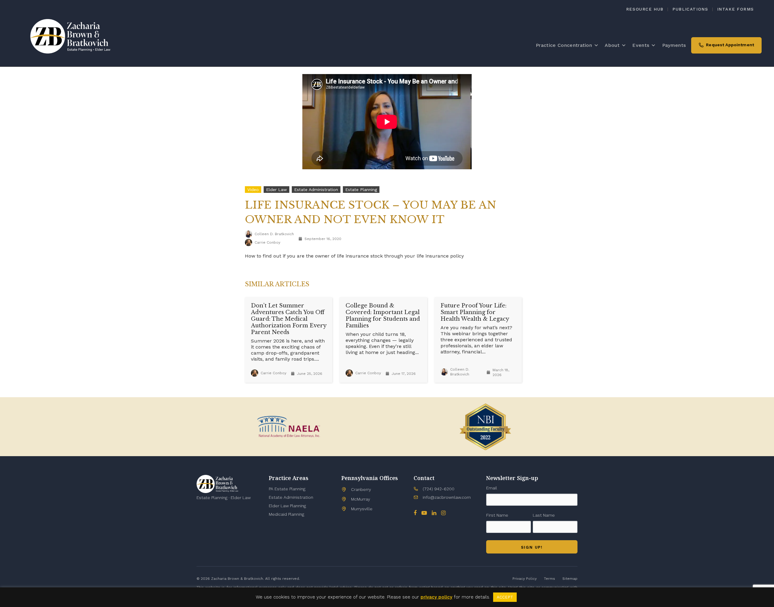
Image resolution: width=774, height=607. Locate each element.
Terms (549, 578)
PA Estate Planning (287, 488)
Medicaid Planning (286, 514)
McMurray (360, 499)
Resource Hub (645, 9)
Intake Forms (735, 9)
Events (640, 45)
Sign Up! (532, 547)
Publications (690, 9)
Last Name (544, 515)
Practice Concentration (564, 45)
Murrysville (361, 508)
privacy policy (436, 597)
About (612, 45)
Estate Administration (291, 497)
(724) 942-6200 (438, 488)
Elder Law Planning (287, 505)
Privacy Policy (524, 578)
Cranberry (361, 489)
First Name (497, 515)
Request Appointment (730, 44)
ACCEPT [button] (505, 597)
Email (491, 488)
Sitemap (569, 578)
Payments (674, 45)
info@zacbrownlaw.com (447, 497)
